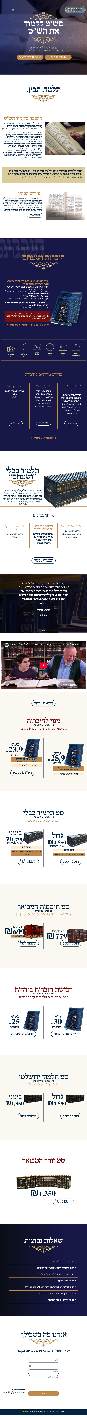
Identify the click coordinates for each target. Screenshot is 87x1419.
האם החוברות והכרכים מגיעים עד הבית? (55, 1267)
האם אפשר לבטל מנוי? (63, 1261)
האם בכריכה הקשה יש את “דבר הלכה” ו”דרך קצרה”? (49, 1287)
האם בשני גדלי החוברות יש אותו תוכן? (56, 1274)
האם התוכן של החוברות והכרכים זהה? (56, 1293)
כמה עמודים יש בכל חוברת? (61, 1300)
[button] (13, 10)
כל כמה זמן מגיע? (66, 1280)
